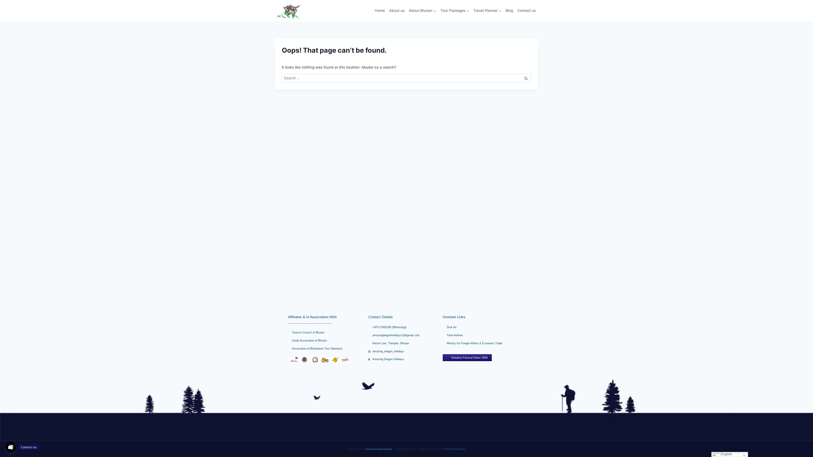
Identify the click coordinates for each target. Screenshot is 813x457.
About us (397, 10)
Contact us (526, 10)
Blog (509, 10)
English (726, 454)
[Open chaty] (11, 447)
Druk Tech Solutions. (455, 449)
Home (380, 10)
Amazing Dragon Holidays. (379, 449)
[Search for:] (406, 78)
